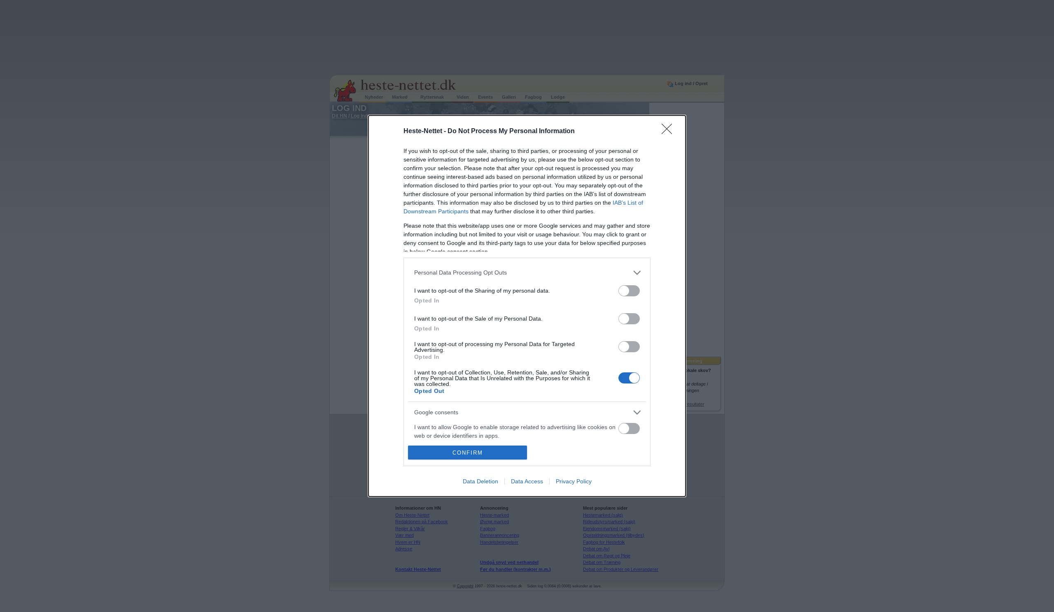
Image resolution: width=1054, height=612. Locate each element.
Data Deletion (480, 481)
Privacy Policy (574, 481)
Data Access (527, 481)
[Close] (669, 131)
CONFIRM (467, 453)
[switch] (629, 290)
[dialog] (527, 306)
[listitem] (527, 272)
